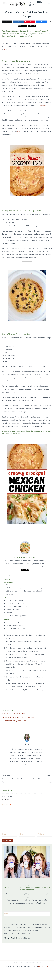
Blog (22, 962)
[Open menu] (49, 4)
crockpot (43, 106)
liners (19, 131)
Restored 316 (43, 966)
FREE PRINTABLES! (30, 962)
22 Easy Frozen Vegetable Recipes (15, 721)
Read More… (41, 903)
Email (22, 834)
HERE (6, 49)
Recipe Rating (7, 797)
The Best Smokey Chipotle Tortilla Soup (18, 717)
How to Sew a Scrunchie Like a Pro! (13, 778)
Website (41, 834)
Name (4, 834)
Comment (6, 805)
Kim (27, 744)
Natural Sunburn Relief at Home (42, 778)
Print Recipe (32, 25)
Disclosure (15, 962)
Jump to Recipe (23, 25)
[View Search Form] (51, 3)
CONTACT (39, 962)
